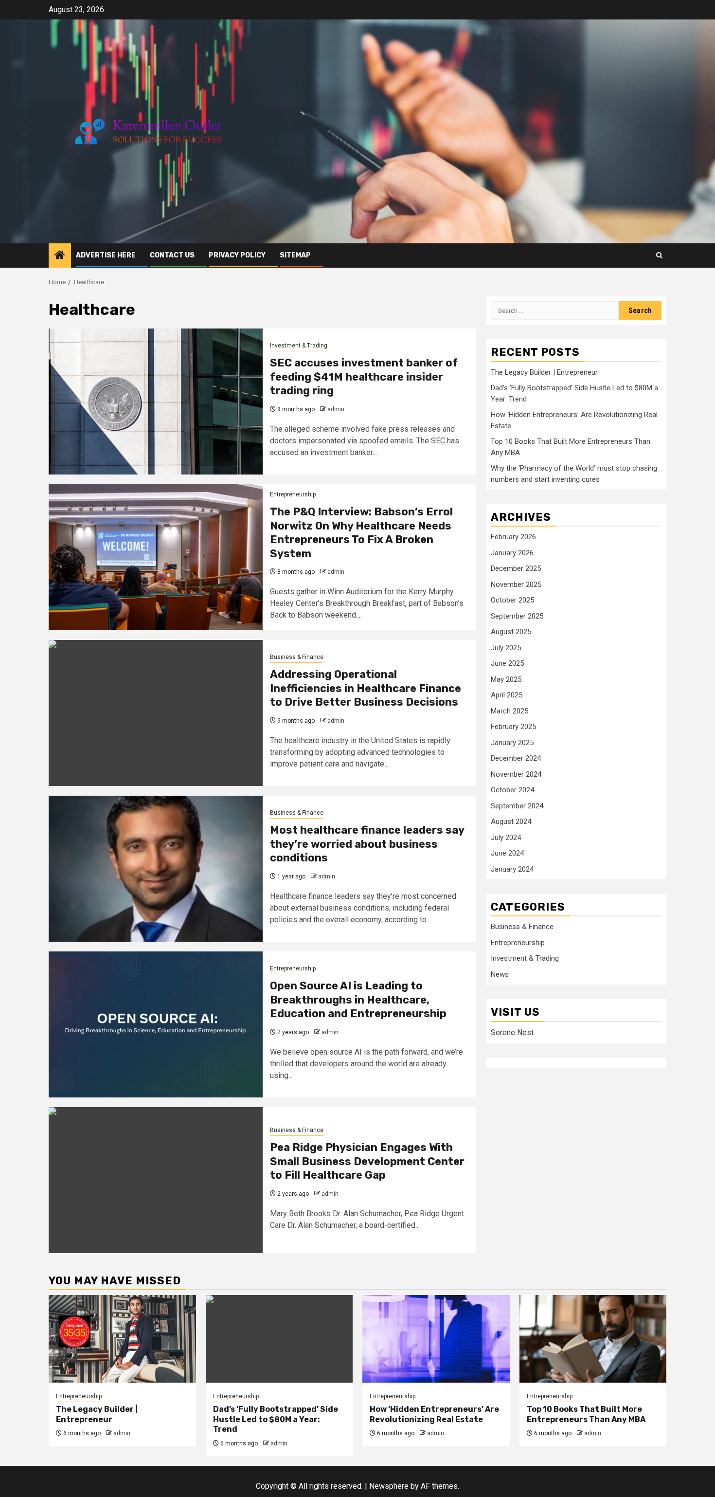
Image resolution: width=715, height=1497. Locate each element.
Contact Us (172, 255)
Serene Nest (512, 1032)
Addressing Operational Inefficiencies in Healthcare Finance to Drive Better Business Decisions (365, 688)
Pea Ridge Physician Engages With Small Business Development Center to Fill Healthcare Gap (367, 1161)
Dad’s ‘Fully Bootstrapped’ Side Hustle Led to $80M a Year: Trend (275, 1419)
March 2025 (509, 711)
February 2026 (513, 536)
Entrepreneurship (293, 494)
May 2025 (506, 679)
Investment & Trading (298, 345)
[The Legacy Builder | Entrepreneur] (122, 1339)
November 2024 (516, 774)
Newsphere (389, 1486)
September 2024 (517, 806)
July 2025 (506, 647)
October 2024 (512, 789)
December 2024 (516, 758)
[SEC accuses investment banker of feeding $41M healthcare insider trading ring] (156, 402)
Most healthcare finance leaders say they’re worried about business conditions (367, 843)
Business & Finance (296, 657)
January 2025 (512, 742)
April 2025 (506, 695)
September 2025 (517, 616)
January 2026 (512, 552)
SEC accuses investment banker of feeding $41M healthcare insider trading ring (364, 376)
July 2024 (506, 837)
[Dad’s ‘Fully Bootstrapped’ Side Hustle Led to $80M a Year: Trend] (279, 1339)
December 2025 (516, 568)
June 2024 (507, 853)
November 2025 (516, 584)
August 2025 (511, 631)
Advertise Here (106, 255)
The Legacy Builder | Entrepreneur (544, 372)
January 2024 (512, 869)
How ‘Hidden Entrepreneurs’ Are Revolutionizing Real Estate (434, 1414)
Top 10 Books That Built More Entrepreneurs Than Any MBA (586, 1414)
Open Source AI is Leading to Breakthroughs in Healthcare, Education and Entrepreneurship (358, 999)
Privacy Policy (237, 255)
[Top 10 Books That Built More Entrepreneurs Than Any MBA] (593, 1339)
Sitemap (295, 255)
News (500, 974)
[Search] (659, 255)
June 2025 (507, 663)
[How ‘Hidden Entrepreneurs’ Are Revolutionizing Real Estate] (436, 1339)
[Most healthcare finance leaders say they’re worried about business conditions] (156, 869)
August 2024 (511, 821)
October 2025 (512, 600)
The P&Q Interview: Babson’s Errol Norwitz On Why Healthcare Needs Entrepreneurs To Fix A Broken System (361, 532)
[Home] (59, 256)
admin (335, 409)
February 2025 (513, 726)
